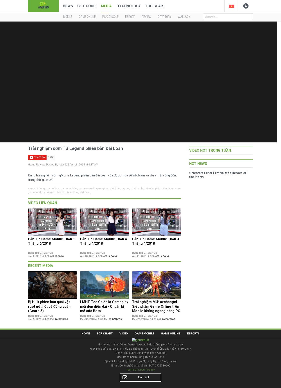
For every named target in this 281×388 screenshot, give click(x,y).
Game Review (36, 164)
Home (85, 333)
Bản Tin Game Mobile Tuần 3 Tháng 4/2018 (155, 241)
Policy (151, 369)
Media (106, 6)
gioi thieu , (116, 188)
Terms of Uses (135, 369)
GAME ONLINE (87, 16)
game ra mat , (87, 188)
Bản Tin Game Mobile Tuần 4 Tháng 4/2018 (103, 241)
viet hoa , (85, 192)
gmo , (126, 188)
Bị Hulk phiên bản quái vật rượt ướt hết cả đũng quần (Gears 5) (49, 306)
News (68, 6)
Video (123, 333)
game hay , (53, 188)
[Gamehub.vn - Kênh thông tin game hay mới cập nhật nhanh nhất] (43, 5)
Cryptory (164, 16)
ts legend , (35, 192)
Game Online (170, 333)
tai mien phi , (152, 188)
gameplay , (102, 188)
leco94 (59, 256)
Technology (129, 6)
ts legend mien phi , (55, 192)
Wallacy (184, 16)
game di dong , (37, 188)
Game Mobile (144, 333)
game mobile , (69, 188)
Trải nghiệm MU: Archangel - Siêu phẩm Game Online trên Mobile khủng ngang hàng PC (156, 306)
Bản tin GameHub (40, 252)
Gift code (86, 6)
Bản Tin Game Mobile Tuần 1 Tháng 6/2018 (51, 241)
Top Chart (155, 6)
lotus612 (64, 164)
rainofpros (61, 319)
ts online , (73, 192)
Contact (143, 377)
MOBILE (67, 16)
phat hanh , (137, 188)
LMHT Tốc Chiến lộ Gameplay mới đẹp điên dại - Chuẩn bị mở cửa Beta (104, 306)
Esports (193, 333)
